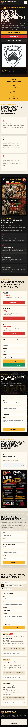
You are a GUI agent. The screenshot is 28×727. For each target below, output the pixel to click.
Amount (5, 348)
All (3, 585)
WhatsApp (14, 723)
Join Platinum (13, 318)
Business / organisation (9, 544)
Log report (13, 429)
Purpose (5, 354)
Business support (6, 588)
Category (5, 607)
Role (4, 538)
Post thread (13, 628)
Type (4, 411)
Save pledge (13, 361)
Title (4, 602)
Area (4, 406)
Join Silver (13, 302)
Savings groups (18, 585)
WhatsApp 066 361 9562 (13, 40)
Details (4, 417)
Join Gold (13, 333)
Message (5, 613)
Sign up (13, 562)
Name (4, 342)
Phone (4, 555)
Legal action (9, 585)
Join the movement (13, 32)
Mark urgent (8, 624)
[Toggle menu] (25, 2)
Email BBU (14, 720)
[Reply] (24, 653)
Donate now (13, 36)
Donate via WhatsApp (13, 365)
